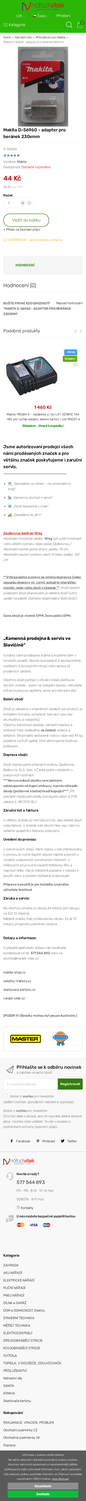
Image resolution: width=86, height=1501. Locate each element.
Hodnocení (24, 265)
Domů (7, 37)
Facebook (22, 1141)
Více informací (60, 1478)
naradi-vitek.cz (14, 998)
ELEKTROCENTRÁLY (18, 1333)
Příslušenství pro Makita (50, 37)
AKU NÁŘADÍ (12, 1273)
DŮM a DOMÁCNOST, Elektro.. (24, 1310)
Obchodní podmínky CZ (20, 1430)
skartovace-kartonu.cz (19, 990)
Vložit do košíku (26, 220)
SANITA (8, 1386)
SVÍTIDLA (10, 1356)
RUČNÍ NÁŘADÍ (14, 1288)
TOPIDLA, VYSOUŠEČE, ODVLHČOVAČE (32, 1363)
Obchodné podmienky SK (21, 1438)
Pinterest (48, 1141)
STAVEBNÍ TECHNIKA (18, 1318)
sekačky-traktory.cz (17, 981)
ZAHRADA (11, 1265)
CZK (19, 16)
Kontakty (27, 1208)
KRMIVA (9, 1393)
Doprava (9, 1445)
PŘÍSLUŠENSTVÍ (15, 1371)
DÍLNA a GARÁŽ (14, 1303)
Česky (41, 16)
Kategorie (17, 24)
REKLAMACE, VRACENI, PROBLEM (28, 1423)
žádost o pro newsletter (32, 1096)
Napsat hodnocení (69, 303)
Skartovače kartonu (17, 1401)
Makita (21, 162)
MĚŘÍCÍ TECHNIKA (16, 1326)
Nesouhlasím (43, 1485)
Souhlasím (43, 1493)
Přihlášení (63, 16)
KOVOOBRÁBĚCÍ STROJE (21, 1348)
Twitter (71, 1141)
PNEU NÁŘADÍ (13, 1295)
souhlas (28, 1096)
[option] (43, 392)
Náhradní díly (23, 37)
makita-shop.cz (14, 972)
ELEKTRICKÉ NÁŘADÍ (18, 1280)
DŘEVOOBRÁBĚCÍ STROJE (23, 1341)
